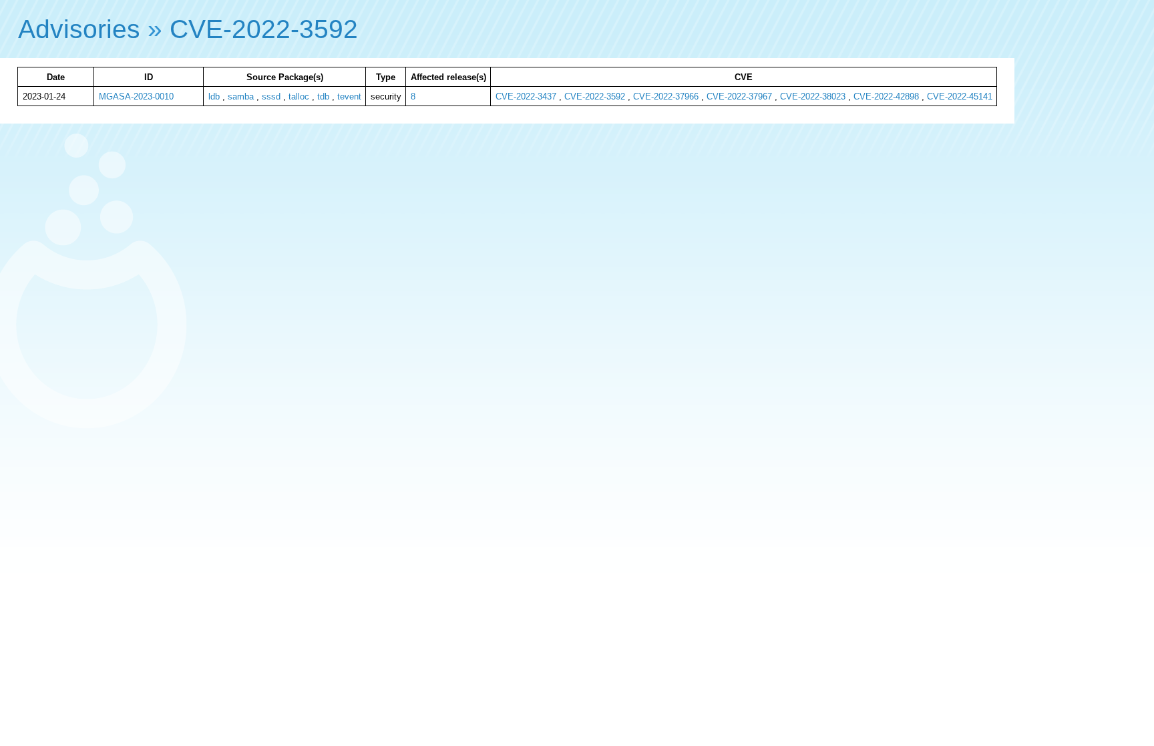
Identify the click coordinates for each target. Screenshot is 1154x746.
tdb (323, 96)
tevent (349, 96)
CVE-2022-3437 (526, 96)
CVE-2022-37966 (666, 96)
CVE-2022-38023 (812, 96)
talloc (298, 96)
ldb (214, 96)
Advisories (79, 29)
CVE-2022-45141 (959, 96)
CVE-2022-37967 (739, 96)
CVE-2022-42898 (886, 96)
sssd (271, 96)
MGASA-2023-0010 (136, 96)
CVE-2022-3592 (264, 29)
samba (241, 96)
